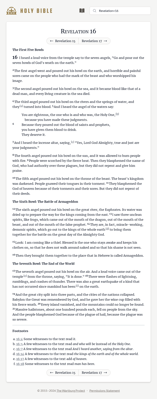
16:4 (19, 339)
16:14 (20, 354)
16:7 (19, 349)
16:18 (20, 364)
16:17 (20, 359)
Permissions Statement (104, 390)
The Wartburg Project (70, 390)
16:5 (19, 344)
